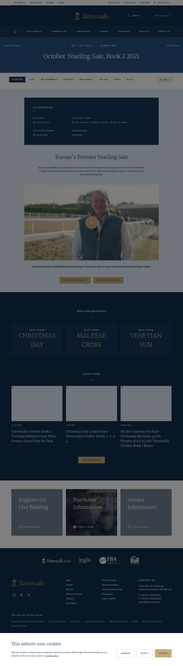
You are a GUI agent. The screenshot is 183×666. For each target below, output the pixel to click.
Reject (145, 653)
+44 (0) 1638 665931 (150, 595)
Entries (69, 584)
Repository (114, 3)
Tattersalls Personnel (112, 589)
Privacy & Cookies (57, 621)
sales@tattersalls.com (149, 601)
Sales (68, 580)
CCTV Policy (75, 621)
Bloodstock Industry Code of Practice (28, 621)
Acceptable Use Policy (95, 621)
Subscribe (144, 3)
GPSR (135, 621)
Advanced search (161, 15)
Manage (125, 653)
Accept (163, 653)
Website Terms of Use (118, 621)
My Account (163, 3)
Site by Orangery (18, 626)
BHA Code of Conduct (152, 621)
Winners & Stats (74, 593)
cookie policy (52, 655)
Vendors (70, 598)
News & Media (109, 580)
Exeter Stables (109, 598)
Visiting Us (107, 593)
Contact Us (129, 3)
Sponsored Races (110, 584)
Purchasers (71, 603)
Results (69, 589)
